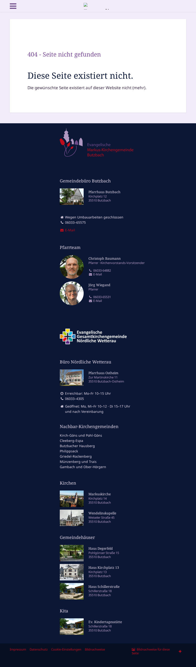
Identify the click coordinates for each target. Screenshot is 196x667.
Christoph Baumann (104, 258)
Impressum (18, 649)
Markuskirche (99, 494)
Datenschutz (39, 649)
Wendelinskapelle (102, 513)
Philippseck (69, 451)
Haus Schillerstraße (104, 586)
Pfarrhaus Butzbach (104, 192)
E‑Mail (69, 230)
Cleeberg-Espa (71, 440)
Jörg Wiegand (99, 285)
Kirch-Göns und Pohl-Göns (81, 435)
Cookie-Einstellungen (66, 649)
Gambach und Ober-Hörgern (83, 467)
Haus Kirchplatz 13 (103, 567)
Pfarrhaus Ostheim (103, 373)
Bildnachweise (95, 649)
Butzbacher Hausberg (77, 446)
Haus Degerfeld (100, 548)
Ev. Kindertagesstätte (105, 622)
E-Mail (97, 274)
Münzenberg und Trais (78, 461)
